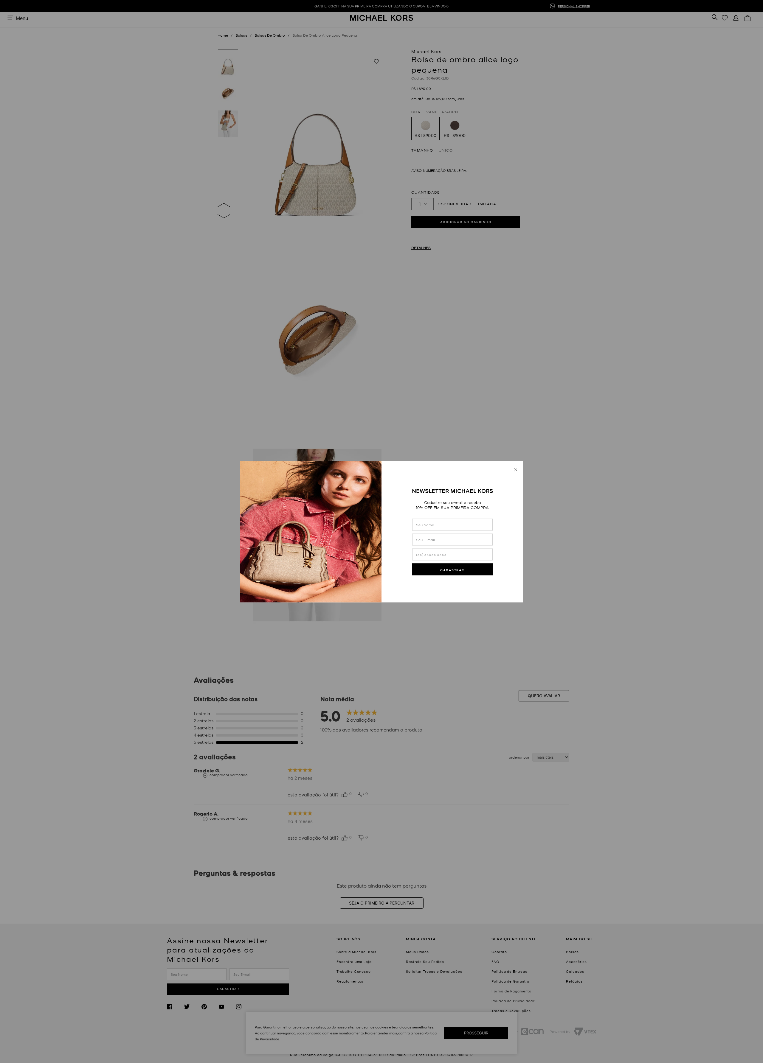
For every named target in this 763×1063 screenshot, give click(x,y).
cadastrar (452, 570)
